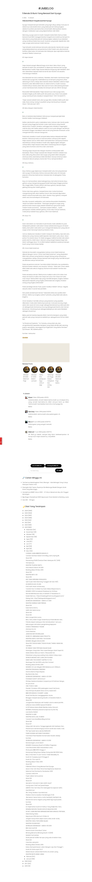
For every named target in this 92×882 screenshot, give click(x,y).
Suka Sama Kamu (32, 608)
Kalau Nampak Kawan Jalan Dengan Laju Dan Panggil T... (45, 847)
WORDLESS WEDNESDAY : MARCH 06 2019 (39, 826)
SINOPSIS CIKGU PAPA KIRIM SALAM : (37, 821)
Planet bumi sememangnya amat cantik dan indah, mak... (45, 729)
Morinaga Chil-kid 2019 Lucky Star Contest (40, 662)
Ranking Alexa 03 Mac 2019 (34, 845)
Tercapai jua (30, 563)
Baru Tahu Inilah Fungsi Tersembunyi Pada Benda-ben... (44, 620)
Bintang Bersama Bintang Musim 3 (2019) (39, 833)
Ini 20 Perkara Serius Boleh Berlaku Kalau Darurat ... (42, 707)
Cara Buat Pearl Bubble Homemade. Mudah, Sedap (43, 736)
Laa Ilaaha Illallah (32, 712)
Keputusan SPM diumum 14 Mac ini (37, 816)
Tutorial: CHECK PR (32, 774)
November (30, 532)
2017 (26, 864)
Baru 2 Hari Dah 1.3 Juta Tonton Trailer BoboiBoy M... (42, 755)
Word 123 (29, 804)
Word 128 (29, 721)
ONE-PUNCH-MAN (32, 686)
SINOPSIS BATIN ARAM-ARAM (35, 854)
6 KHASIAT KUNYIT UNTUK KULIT (35, 679)
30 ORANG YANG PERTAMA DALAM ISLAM (38, 648)
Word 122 (29, 840)
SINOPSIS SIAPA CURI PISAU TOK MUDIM (38, 639)
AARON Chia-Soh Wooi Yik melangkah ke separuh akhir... (44, 788)
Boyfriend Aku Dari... (32, 674)
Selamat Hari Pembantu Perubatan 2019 (39, 771)
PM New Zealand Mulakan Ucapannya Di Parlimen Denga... (45, 681)
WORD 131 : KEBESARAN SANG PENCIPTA (38, 636)
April (27, 549)
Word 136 (29, 558)
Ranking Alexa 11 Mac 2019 (34, 762)
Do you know (30, 684)
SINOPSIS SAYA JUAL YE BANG (35, 717)
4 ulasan (31, 18)
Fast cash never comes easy (35, 586)
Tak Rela (28, 646)
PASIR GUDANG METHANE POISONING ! (38, 733)
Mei (27, 546)
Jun (27, 544)
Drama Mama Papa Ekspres (35, 672)
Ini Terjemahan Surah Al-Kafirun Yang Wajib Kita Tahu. (44, 807)
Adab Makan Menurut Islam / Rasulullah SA (40, 653)
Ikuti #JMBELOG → (37, 465)
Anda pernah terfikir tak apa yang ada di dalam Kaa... (44, 837)
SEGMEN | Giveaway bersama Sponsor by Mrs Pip (42, 710)
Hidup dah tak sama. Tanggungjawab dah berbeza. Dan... (45, 726)
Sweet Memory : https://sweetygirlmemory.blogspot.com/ (45, 596)
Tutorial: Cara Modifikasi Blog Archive (38, 719)
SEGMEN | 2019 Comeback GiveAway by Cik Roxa (41, 591)
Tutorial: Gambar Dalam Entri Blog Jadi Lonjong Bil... (43, 556)
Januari (29, 859)
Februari (29, 856)
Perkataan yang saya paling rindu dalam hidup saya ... (44, 655)
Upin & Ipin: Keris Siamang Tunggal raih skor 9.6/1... (42, 582)
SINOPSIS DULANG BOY (33, 823)
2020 (26, 525)
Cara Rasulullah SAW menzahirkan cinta (39, 747)
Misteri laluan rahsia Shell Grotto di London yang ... (42, 852)
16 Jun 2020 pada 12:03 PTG (42, 422)
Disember (29, 530)
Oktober (29, 534)
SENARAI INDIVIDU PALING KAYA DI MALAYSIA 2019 (41, 809)
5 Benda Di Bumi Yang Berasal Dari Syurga (41, 13)
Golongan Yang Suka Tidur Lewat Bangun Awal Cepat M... (45, 650)
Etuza (30, 397)
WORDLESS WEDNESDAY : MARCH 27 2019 (38, 601)
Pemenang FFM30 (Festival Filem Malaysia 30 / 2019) (43, 560)
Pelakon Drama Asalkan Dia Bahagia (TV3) (40, 795)
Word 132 (29, 615)
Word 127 (29, 724)
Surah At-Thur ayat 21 (33, 759)
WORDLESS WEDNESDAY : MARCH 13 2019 (38, 740)
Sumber (28, 738)
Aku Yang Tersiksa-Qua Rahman (36, 792)
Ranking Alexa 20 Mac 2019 (34, 665)
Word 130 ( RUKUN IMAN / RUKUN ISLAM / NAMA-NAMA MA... (44, 643)
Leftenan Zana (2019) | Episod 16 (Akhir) (38, 705)
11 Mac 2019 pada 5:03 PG (43, 412)
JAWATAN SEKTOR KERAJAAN (35, 634)
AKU (25, 18)
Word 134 (29, 605)
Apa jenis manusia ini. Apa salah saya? (39, 783)
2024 (26, 515)
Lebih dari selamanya (33, 610)
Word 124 (29, 781)
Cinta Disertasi (30, 631)
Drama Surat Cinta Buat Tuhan (36, 830)
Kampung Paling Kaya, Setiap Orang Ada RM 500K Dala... (44, 752)
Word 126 (29, 764)
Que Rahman (30, 790)
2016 (26, 866)
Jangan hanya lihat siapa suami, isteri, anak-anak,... (43, 819)
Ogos (28, 539)
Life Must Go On (31, 629)
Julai (28, 541)
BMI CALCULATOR (31, 828)
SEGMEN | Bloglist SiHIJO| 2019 (35, 641)
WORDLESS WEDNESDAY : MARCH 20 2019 (38, 676)
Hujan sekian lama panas (34, 776)
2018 (26, 861)
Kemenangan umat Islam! (35, 743)
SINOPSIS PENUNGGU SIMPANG (35, 669)
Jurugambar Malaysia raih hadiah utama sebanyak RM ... (45, 702)
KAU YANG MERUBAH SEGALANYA (36, 579)
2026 (26, 511)
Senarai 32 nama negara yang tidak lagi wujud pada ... (44, 800)
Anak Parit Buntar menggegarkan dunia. (39, 695)
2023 (26, 518)
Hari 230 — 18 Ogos (28, 500)
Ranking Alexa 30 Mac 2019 (34, 570)
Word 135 (29, 577)
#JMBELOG (46, 8)
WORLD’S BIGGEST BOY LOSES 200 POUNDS (39, 657)
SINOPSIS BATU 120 (31, 575)
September (30, 537)
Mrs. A (30, 422)
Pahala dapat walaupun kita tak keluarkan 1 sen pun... (44, 622)
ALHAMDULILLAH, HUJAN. (33, 584)
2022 (26, 520)
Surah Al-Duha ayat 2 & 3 (34, 849)
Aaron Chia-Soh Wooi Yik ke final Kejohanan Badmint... (43, 769)
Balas (30, 407)
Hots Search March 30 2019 (34, 567)
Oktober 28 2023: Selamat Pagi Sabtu (58, 379)
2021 (26, 522)
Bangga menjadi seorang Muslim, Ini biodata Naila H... (44, 698)
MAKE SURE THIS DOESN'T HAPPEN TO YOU (39, 660)
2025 (26, 513)
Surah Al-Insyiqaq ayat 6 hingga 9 (37, 757)
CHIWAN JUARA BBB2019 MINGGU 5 (37, 553)
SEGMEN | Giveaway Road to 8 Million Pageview (41, 745)
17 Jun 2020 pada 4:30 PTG (43, 432)
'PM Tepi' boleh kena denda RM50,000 (38, 731)
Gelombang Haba (32, 814)
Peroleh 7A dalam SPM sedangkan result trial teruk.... (43, 688)
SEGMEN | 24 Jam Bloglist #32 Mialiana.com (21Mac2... (43, 667)
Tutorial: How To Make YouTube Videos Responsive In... (43, 589)
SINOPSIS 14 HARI (31, 714)
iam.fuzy (31, 412)
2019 (26, 527)
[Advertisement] (46, 352)
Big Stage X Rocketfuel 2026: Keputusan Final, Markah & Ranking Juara (45, 497)
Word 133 (29, 572)
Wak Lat (31, 432)
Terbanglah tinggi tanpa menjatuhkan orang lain (50, 381)
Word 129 (29, 700)
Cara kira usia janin (32, 842)
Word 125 (29, 778)
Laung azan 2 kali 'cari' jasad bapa (37, 785)
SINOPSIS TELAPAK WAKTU (34, 565)
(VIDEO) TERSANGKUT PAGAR (35, 627)
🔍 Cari (59, 470)
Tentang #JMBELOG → (53, 465)
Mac (27, 551)
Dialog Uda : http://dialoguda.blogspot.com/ (41, 598)
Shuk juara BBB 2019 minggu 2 (35, 750)
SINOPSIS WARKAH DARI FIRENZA (36, 603)
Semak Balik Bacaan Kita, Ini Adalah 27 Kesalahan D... (43, 594)
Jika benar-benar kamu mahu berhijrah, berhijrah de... (44, 797)
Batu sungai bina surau (33, 617)
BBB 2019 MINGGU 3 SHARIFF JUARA (37, 693)
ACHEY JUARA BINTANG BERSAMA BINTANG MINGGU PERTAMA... (45, 811)
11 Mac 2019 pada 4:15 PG (40, 397)
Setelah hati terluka (32, 835)
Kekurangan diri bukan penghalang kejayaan (41, 624)
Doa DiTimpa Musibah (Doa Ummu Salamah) (41, 691)
